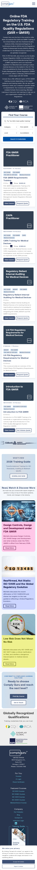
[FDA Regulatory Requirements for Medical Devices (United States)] (18, 335)
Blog (18, 815)
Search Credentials (18, 139)
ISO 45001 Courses (18, 800)
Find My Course (18, 696)
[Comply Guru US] (4, 4)
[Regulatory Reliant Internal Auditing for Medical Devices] (18, 277)
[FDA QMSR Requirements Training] (18, 157)
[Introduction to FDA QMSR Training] (18, 392)
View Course (9, 203)
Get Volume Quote (23, 430)
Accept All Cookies (18, 861)
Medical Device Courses (18, 803)
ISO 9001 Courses (18, 791)
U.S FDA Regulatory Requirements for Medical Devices (16, 358)
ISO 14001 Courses (18, 797)
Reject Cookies (18, 866)
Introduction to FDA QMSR (16, 412)
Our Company (18, 812)
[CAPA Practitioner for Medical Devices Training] (18, 220)
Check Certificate (18, 782)
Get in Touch (18, 702)
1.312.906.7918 (21, 766)
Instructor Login (18, 820)
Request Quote (22, 203)
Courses (18, 776)
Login (19, 779)
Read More (9, 548)
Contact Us (18, 817)
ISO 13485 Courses (18, 794)
